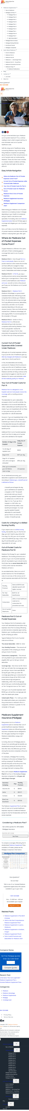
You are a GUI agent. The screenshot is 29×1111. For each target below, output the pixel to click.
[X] (5, 132)
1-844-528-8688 (14, 896)
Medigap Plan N (12, 17)
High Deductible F (12, 38)
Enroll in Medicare (10, 52)
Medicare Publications (14, 69)
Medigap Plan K (12, 28)
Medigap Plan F (12, 35)
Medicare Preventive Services (13, 64)
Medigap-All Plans (10, 1050)
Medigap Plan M (12, 33)
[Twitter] (3, 1021)
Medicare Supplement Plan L (8, 980)
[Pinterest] (8, 132)
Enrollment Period (10, 45)
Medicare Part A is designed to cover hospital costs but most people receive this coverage (14, 392)
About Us (6, 79)
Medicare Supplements (9, 995)
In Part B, (15, 274)
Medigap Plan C (12, 24)
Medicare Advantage (9, 993)
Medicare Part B (10, 57)
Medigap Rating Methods (12, 43)
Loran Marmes (6, 103)
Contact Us (5, 1104)
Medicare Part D (6, 322)
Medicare (5, 991)
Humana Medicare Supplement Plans (10, 982)
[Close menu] (0, 1039)
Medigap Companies (11, 47)
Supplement (5, 729)
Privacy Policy (7, 1015)
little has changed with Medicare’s (11, 357)
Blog (5, 71)
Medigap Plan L (12, 31)
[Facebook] (3, 132)
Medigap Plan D (12, 26)
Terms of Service (8, 1017)
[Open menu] (1, 94)
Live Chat (8, 76)
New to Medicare (10, 10)
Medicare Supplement (20, 771)
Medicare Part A (10, 55)
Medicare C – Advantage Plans (13, 59)
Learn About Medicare (8, 1081)
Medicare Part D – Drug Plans (13, 62)
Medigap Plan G (12, 14)
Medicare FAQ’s (9, 1096)
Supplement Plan (15, 806)
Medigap (5, 997)
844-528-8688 (4, 1010)
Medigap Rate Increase (12, 40)
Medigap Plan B (12, 21)
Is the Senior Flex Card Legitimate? (10, 978)
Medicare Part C (17, 291)
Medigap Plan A (12, 19)
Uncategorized (7, 1000)
